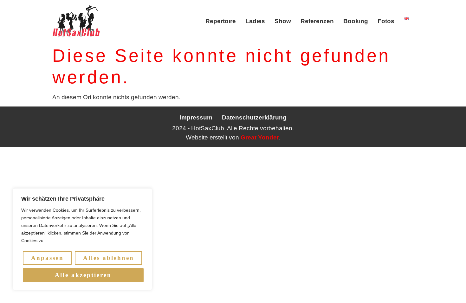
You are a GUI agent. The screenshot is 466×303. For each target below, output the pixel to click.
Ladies (255, 21)
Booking (355, 21)
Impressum (196, 117)
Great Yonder (260, 137)
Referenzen (317, 21)
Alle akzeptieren (83, 275)
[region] (82, 239)
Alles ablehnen (108, 258)
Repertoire (220, 21)
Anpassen (47, 258)
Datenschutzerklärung (254, 117)
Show (283, 21)
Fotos (386, 21)
